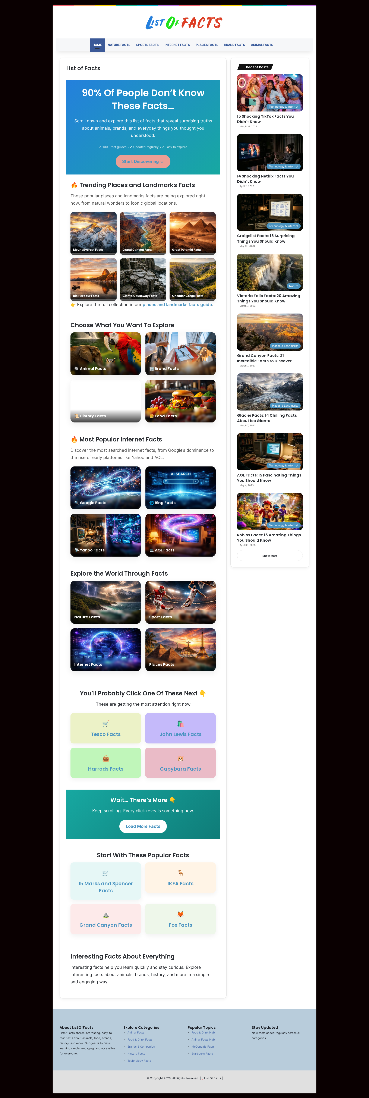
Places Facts (207, 45)
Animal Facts (262, 45)
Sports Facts (147, 45)
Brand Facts (234, 45)
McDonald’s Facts (203, 1046)
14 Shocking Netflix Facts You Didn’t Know (265, 178)
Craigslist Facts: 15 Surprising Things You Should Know (266, 238)
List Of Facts (212, 1078)
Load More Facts (143, 826)
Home (97, 45)
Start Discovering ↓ (143, 161)
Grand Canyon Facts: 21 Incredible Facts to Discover (264, 358)
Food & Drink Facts (139, 1039)
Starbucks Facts (202, 1053)
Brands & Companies (141, 1046)
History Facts (136, 1053)
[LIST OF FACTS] (185, 22)
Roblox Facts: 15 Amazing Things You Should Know (269, 537)
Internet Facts (177, 45)
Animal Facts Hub (203, 1039)
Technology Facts (139, 1060)
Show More (270, 555)
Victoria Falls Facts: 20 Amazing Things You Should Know (268, 298)
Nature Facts (119, 45)
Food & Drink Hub (203, 1032)
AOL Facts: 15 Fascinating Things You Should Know (269, 477)
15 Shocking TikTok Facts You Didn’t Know (265, 119)
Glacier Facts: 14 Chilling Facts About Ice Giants (267, 418)
